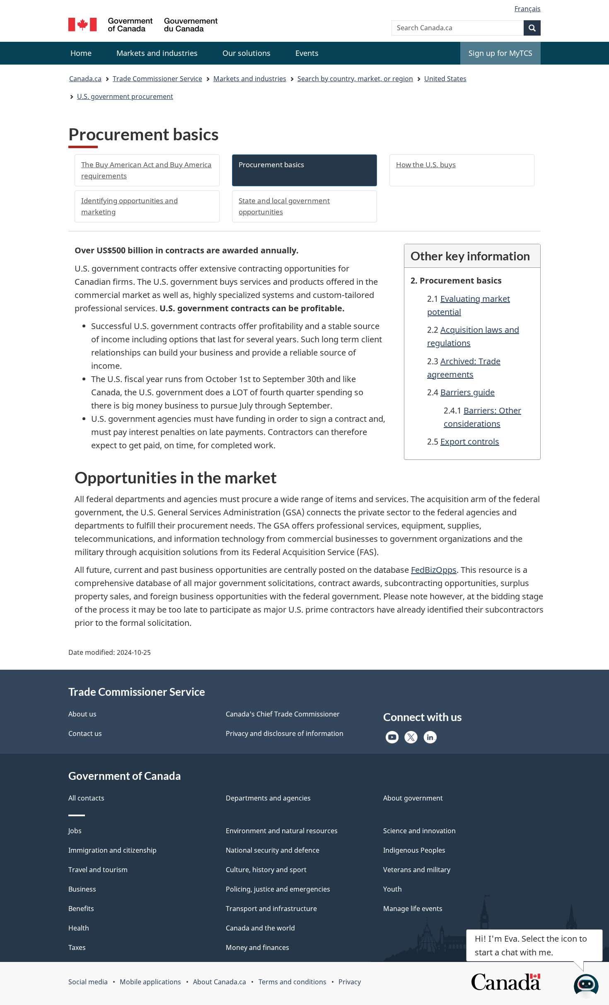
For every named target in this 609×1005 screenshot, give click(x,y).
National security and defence (272, 850)
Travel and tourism (98, 869)
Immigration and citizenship (112, 850)
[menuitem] (157, 53)
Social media (88, 981)
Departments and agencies (268, 798)
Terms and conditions (292, 981)
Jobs (75, 830)
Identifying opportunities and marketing (129, 206)
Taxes (77, 947)
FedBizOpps (434, 569)
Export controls (469, 441)
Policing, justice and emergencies (278, 889)
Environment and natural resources (282, 830)
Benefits (81, 908)
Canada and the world (260, 928)
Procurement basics (271, 164)
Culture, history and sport (266, 869)
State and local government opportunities (284, 206)
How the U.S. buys (426, 164)
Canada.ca (85, 78)
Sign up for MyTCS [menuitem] (500, 53)
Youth (392, 889)
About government (413, 798)
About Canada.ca (219, 981)
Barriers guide (467, 392)
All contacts (86, 798)
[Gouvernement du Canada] (143, 26)
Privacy (349, 981)
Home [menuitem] (81, 53)
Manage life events (412, 908)
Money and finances (257, 947)
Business (82, 889)
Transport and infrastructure (271, 908)
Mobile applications (150, 981)
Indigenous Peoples (414, 850)
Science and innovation (419, 830)
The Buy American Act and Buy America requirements (146, 170)
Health (78, 928)
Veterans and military (416, 869)
